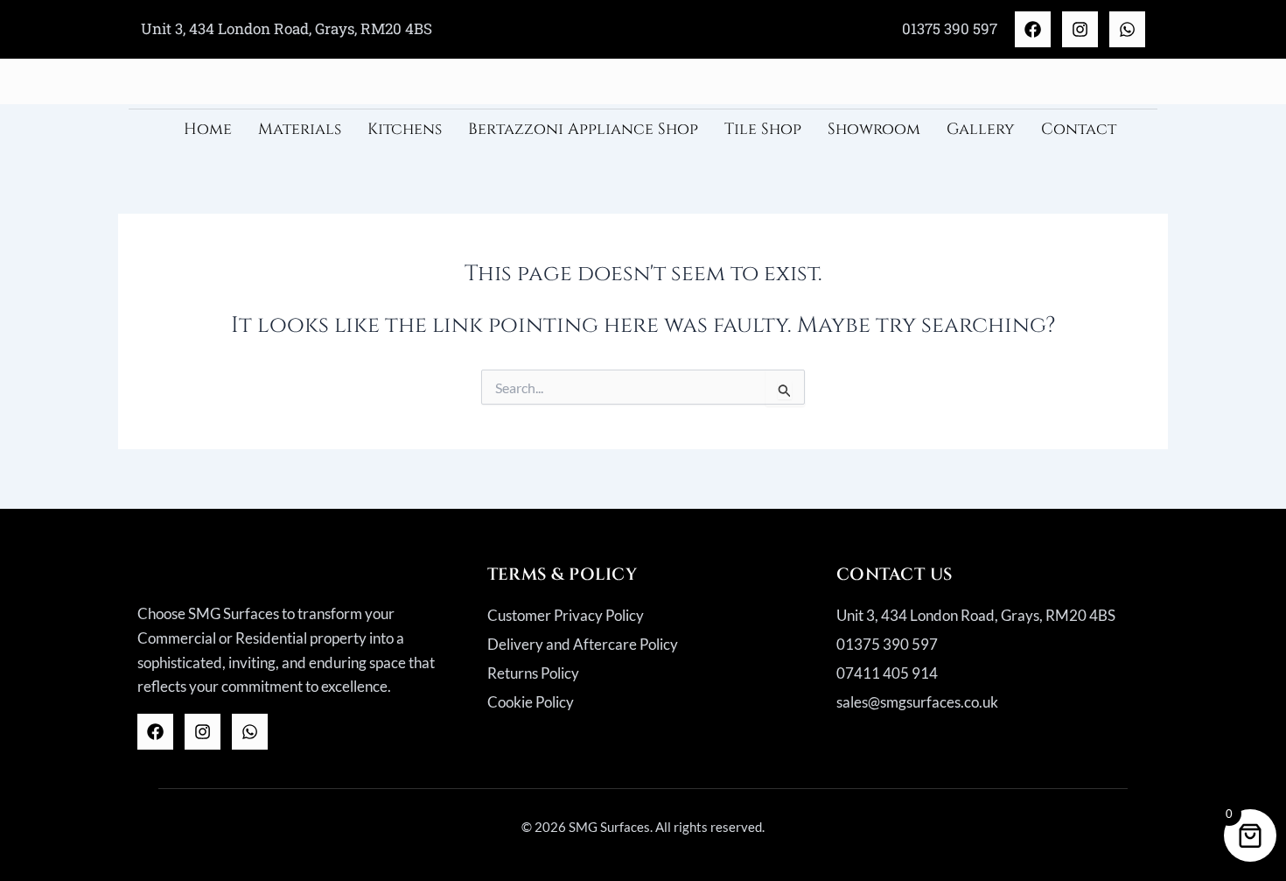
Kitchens (404, 129)
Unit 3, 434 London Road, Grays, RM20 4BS (286, 28)
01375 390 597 (949, 28)
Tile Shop (762, 129)
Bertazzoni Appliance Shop (583, 129)
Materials (299, 129)
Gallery (981, 129)
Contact (1078, 129)
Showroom (874, 129)
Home (208, 129)
